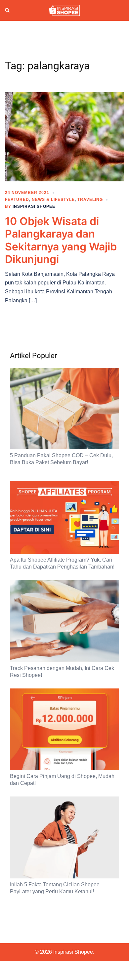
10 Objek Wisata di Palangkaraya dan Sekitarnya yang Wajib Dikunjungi (61, 240)
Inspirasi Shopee (34, 206)
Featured (17, 199)
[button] (7, 10)
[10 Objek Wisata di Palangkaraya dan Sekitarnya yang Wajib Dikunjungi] (64, 136)
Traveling (90, 199)
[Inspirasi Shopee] (64, 10)
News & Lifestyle (53, 199)
